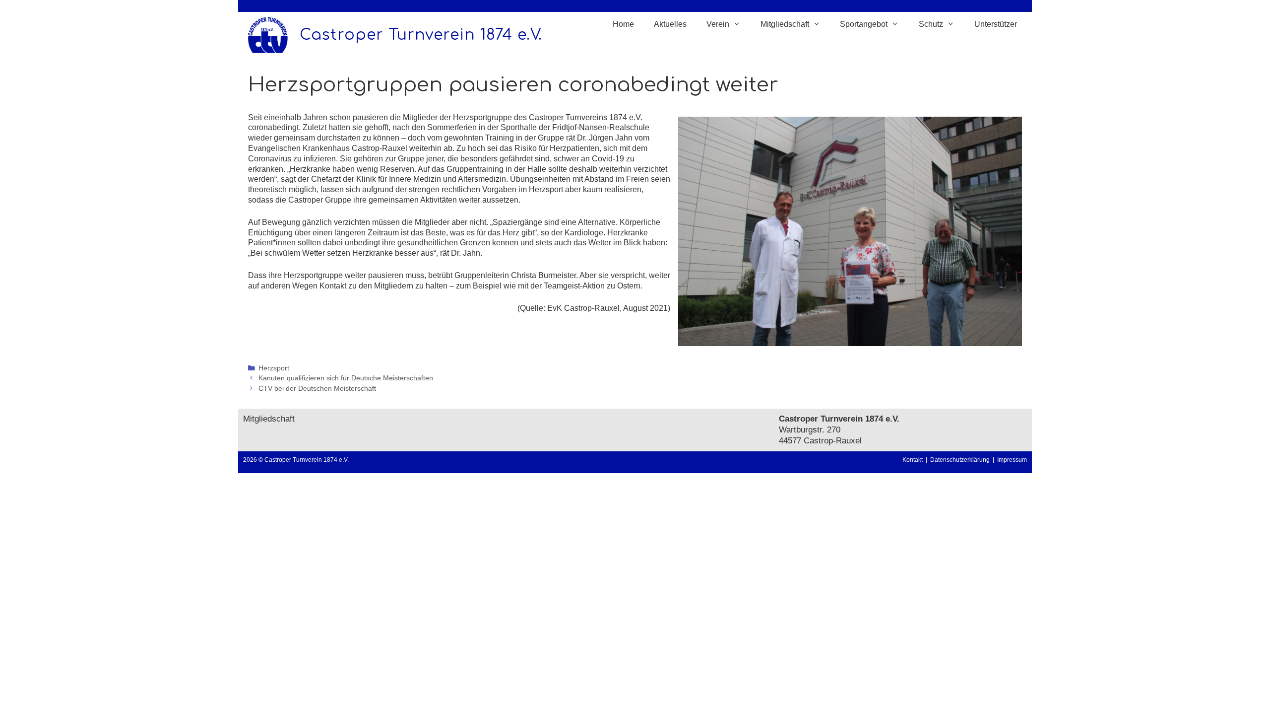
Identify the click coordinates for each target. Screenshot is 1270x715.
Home (623, 24)
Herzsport (273, 368)
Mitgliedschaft (269, 419)
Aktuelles (670, 24)
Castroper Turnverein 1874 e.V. (421, 35)
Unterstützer (995, 24)
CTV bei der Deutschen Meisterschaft (317, 388)
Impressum (1012, 459)
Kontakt (912, 459)
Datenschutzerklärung (961, 459)
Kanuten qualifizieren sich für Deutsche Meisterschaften (345, 378)
